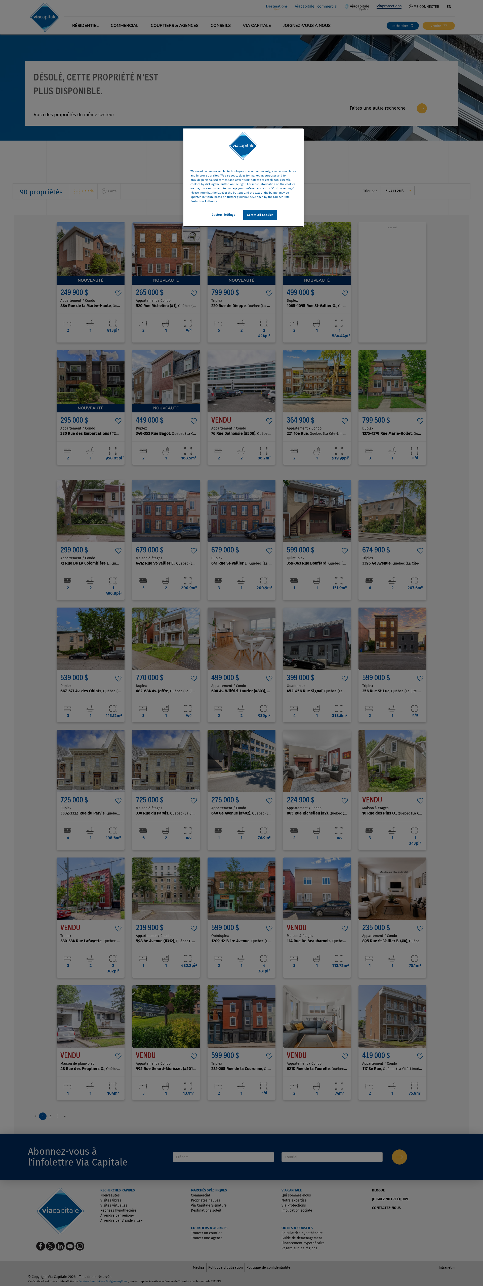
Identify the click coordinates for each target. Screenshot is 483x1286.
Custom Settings (223, 215)
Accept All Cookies (260, 215)
